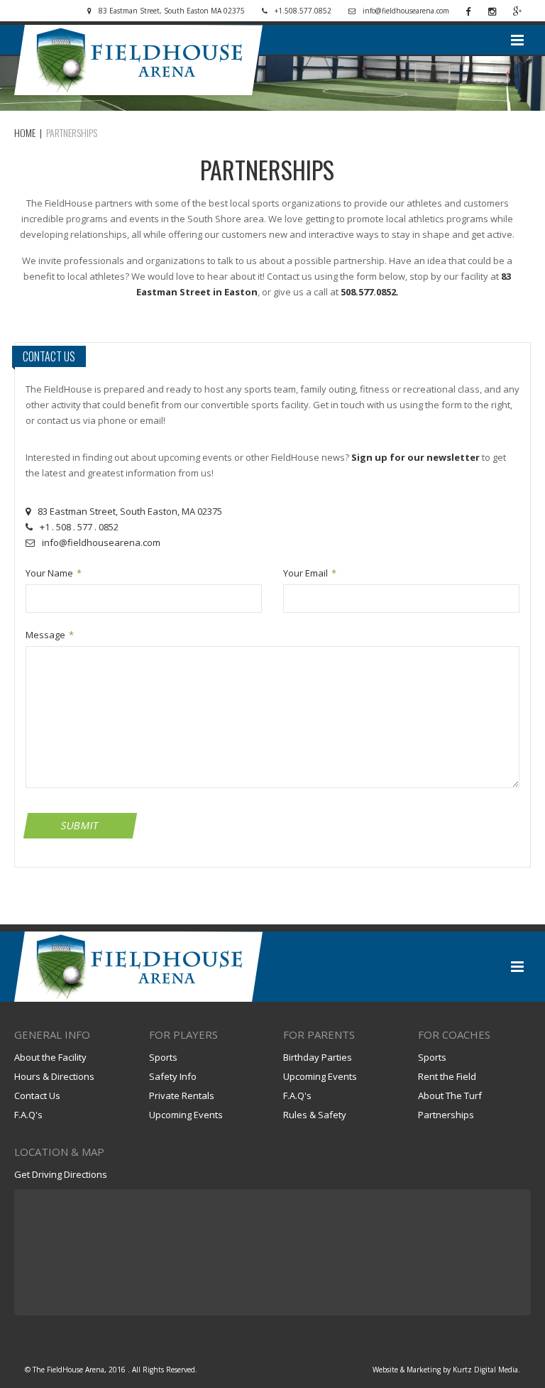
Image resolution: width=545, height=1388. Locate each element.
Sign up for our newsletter (415, 457)
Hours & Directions (54, 1076)
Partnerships (446, 1114)
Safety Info (173, 1076)
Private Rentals (181, 1095)
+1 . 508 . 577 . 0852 (79, 526)
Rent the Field (447, 1076)
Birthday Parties (317, 1057)
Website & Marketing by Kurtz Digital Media (445, 1370)
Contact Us (37, 1095)
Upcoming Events (186, 1114)
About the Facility (50, 1057)
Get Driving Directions (60, 1174)
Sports (163, 1057)
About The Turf (450, 1095)
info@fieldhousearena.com (101, 542)
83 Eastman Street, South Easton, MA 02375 (130, 511)
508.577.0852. (370, 291)
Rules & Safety (314, 1114)
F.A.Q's (28, 1114)
